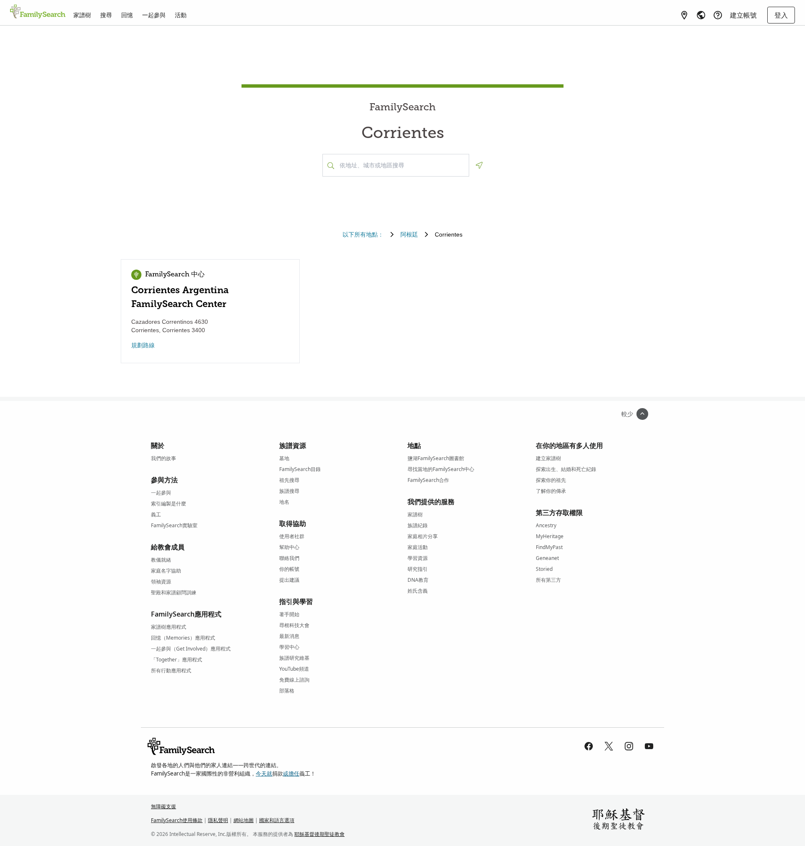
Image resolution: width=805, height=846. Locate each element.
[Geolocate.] (479, 165)
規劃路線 (143, 345)
